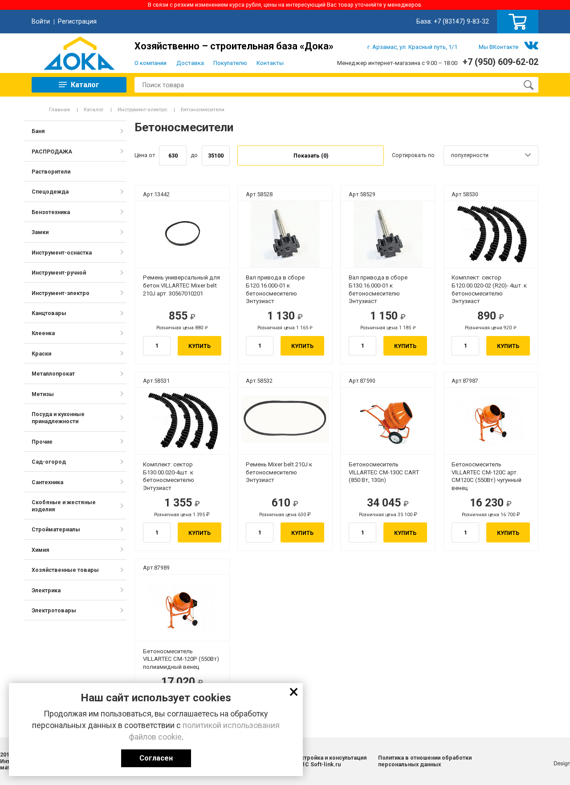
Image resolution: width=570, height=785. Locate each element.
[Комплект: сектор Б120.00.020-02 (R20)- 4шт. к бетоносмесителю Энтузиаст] (491, 234)
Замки (40, 232)
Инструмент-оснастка (62, 252)
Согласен (156, 758)
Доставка (190, 63)
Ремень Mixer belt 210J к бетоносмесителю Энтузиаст (279, 472)
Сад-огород (49, 461)
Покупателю (230, 63)
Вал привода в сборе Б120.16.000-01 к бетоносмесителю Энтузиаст (275, 289)
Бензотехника (51, 212)
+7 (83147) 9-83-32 (461, 21)
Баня (38, 131)
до (194, 155)
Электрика (46, 590)
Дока (79, 53)
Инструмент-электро (142, 109)
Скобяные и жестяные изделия (64, 506)
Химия (40, 549)
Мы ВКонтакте (498, 47)
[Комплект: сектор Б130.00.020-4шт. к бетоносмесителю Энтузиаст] (181, 420)
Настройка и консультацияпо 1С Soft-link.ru (330, 761)
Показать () (310, 155)
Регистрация (77, 21)
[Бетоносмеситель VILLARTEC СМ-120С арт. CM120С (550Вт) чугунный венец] (491, 420)
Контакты (270, 63)
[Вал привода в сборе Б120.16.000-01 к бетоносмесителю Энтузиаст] (284, 234)
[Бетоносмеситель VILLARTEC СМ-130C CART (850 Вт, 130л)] (388, 420)
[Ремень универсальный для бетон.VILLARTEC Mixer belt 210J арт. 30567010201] (181, 234)
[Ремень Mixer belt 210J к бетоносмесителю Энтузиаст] (284, 420)
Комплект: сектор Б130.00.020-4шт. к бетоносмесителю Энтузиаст (168, 476)
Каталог (94, 109)
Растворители (51, 171)
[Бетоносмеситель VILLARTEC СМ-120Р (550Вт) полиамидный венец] (181, 607)
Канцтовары (49, 313)
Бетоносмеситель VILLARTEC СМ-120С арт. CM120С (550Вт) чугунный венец (486, 476)
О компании (150, 63)
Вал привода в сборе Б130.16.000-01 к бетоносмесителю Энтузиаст (378, 289)
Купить (199, 346)
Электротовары (54, 610)
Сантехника (47, 482)
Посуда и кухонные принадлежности (58, 418)
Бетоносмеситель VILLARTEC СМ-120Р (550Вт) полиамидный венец (181, 659)
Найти (528, 85)
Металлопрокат (53, 373)
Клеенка (43, 333)
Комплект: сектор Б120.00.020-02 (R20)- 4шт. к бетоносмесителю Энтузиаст (489, 289)
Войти (41, 21)
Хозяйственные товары (65, 569)
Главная (59, 109)
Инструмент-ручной (59, 272)
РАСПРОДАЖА (52, 151)
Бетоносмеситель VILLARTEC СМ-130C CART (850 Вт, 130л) (384, 472)
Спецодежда (50, 191)
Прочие (42, 441)
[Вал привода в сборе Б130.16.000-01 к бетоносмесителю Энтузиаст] (388, 234)
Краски (41, 353)
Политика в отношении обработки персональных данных (425, 761)
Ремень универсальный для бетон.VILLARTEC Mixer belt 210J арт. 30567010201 (181, 285)
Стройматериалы (56, 529)
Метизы (43, 394)
